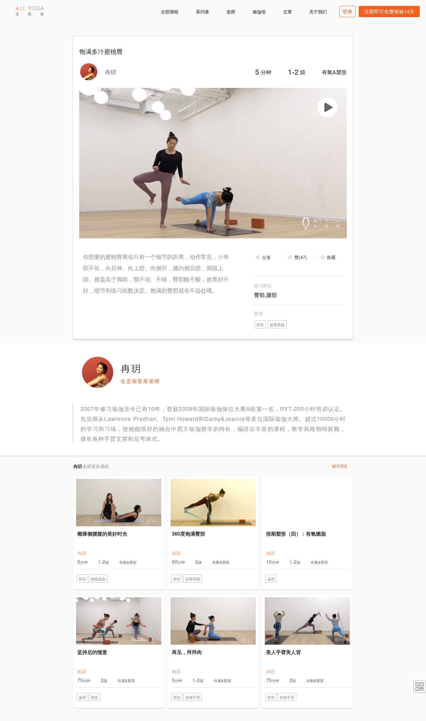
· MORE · (339, 466)
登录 (347, 11)
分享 (266, 257)
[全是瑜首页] (30, 11)
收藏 (331, 257)
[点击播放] (327, 107)
